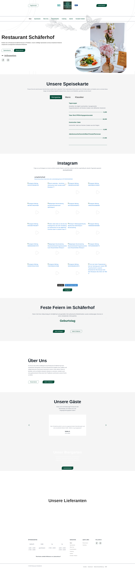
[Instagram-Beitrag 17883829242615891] (77, 192)
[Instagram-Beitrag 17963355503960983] (98, 212)
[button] (29, 318)
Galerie (71, 18)
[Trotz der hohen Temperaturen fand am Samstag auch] (98, 273)
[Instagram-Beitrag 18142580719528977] (37, 232)
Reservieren (85, 542)
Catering (64, 18)
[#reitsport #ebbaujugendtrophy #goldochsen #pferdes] (77, 232)
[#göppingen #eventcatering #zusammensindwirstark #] (57, 212)
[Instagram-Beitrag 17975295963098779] (98, 253)
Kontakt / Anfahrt (80, 18)
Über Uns (45, 18)
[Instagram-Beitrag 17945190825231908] (57, 273)
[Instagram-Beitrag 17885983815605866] (98, 232)
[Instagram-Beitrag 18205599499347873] (77, 273)
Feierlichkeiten (55, 18)
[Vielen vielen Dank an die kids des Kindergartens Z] (57, 232)
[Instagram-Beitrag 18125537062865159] (37, 192)
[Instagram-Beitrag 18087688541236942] (98, 192)
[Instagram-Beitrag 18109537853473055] (37, 273)
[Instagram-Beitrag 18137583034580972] (77, 212)
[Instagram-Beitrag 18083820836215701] (37, 253)
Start (30, 18)
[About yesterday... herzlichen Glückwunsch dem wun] (57, 192)
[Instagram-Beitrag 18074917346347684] (37, 212)
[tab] (56, 97)
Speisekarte (37, 18)
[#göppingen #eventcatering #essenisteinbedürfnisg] (57, 253)
